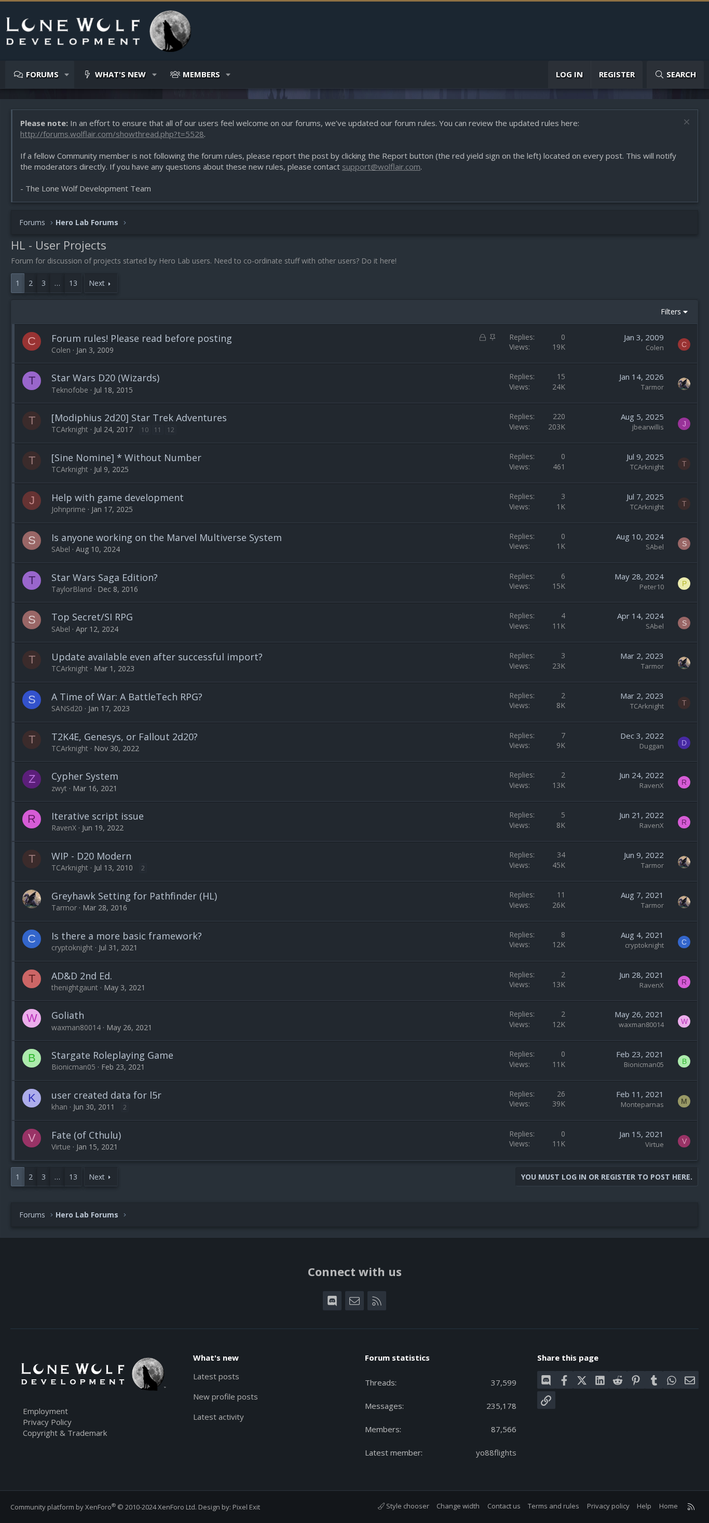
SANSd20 (67, 708)
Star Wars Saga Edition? (104, 577)
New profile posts (225, 1396)
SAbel (60, 549)
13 (73, 283)
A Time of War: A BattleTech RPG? (126, 696)
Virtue (61, 1147)
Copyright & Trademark (65, 1433)
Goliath (67, 1015)
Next (97, 283)
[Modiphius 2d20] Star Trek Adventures (139, 417)
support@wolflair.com (381, 166)
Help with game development (117, 497)
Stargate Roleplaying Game (112, 1055)
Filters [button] (671, 311)
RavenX (651, 785)
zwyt (59, 788)
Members (201, 74)
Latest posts (216, 1376)
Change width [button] (458, 1506)
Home (668, 1506)
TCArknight (69, 429)
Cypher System (84, 776)
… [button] (57, 283)
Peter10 (651, 586)
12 (170, 429)
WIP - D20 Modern (91, 856)
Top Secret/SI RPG (92, 617)
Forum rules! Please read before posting (141, 338)
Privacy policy (608, 1506)
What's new (120, 74)
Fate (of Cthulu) (86, 1135)
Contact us (504, 1506)
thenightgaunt (74, 987)
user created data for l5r (106, 1095)
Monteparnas (642, 1104)
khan (59, 1107)
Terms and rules (553, 1506)
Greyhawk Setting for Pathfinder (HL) (134, 896)
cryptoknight (72, 947)
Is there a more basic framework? (126, 936)
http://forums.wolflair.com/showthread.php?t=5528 (112, 134)
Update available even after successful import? (157, 656)
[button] (67, 74)
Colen (61, 350)
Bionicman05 (73, 1067)
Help (644, 1506)
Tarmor (652, 387)
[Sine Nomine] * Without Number (126, 457)
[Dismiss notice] (685, 123)
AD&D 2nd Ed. (81, 976)
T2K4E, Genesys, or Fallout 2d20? (124, 736)
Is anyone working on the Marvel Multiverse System (166, 537)
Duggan (651, 746)
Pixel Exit (246, 1507)
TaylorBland (71, 589)
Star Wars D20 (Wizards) (105, 377)
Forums (42, 74)
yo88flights (496, 1452)
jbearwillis (648, 427)
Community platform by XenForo (103, 1507)
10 (144, 429)
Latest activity (218, 1416)
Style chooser (407, 1506)
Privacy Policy (47, 1422)
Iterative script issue (97, 816)
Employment (45, 1411)
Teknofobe (69, 390)
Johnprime (68, 509)
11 (157, 429)
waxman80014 (76, 1027)
